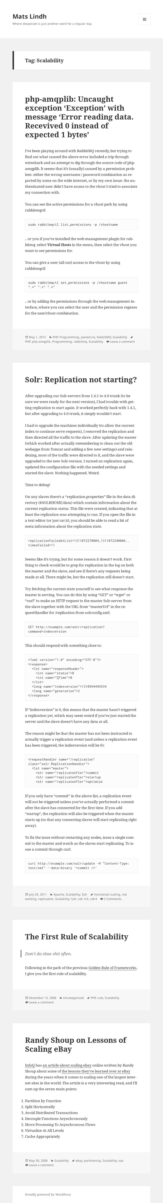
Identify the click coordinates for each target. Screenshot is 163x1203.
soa (120, 1160)
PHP (55, 337)
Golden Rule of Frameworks (112, 967)
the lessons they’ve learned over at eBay (96, 1071)
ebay (79, 1160)
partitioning (92, 1160)
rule (100, 998)
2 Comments (113, 899)
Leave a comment (122, 341)
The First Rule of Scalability (76, 937)
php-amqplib (41, 341)
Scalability (120, 337)
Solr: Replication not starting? (81, 379)
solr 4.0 (83, 899)
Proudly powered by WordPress (48, 1194)
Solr (84, 894)
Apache (58, 894)
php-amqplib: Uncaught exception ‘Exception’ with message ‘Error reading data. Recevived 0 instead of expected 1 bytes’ (79, 116)
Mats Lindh (30, 16)
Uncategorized (73, 998)
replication (45, 899)
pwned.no (88, 337)
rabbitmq (80, 341)
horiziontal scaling (107, 894)
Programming (69, 337)
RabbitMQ (104, 337)
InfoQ (30, 1065)
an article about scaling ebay (67, 1065)
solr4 (93, 899)
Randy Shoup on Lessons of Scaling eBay (75, 1044)
